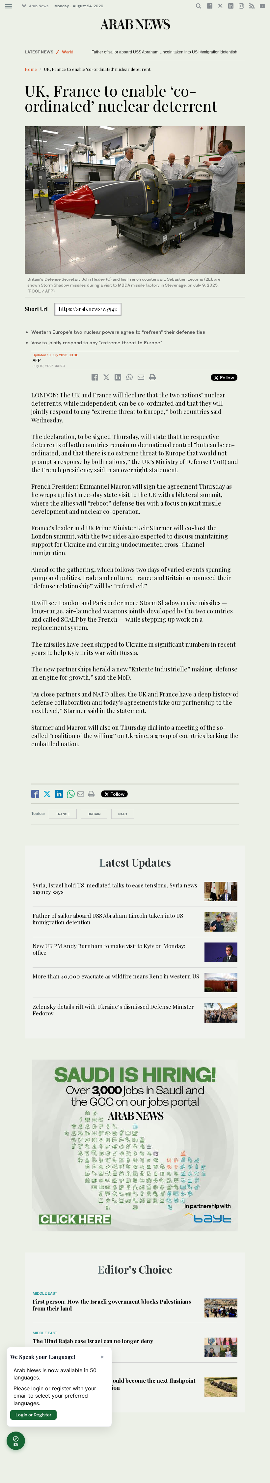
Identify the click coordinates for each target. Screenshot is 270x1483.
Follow (226, 377)
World (67, 51)
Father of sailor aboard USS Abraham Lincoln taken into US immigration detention (108, 919)
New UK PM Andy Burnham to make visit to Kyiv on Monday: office (150, 52)
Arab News (38, 6)
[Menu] (8, 6)
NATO (122, 814)
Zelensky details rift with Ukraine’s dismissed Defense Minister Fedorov (113, 1010)
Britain (94, 814)
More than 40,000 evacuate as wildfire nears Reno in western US (116, 976)
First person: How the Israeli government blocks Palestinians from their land (112, 1305)
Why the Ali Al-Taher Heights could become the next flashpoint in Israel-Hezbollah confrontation (114, 1384)
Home (31, 69)
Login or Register (33, 1414)
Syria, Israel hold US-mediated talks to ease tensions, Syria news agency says (115, 888)
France (63, 814)
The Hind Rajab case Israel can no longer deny (93, 1340)
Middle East (45, 1293)
